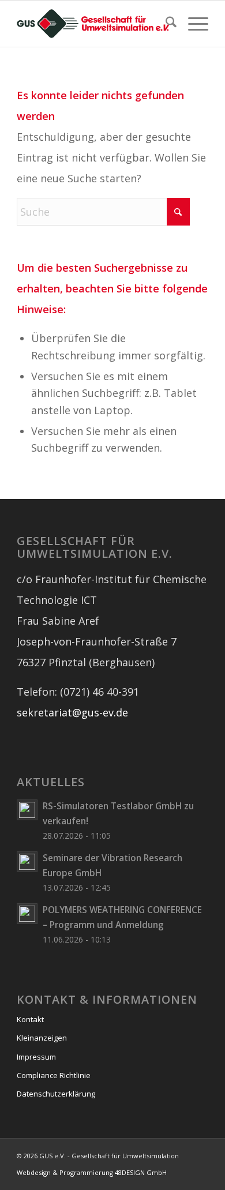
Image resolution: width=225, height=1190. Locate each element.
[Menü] (192, 24)
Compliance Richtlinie (54, 1075)
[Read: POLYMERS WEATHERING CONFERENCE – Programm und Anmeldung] (27, 913)
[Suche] (165, 24)
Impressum (36, 1057)
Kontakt (30, 1019)
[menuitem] (165, 24)
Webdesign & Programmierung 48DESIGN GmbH (92, 1172)
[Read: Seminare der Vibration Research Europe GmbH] (27, 861)
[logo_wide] (93, 24)
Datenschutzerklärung (56, 1093)
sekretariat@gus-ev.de (72, 712)
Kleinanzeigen (42, 1038)
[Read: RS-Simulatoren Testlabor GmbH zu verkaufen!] (27, 809)
